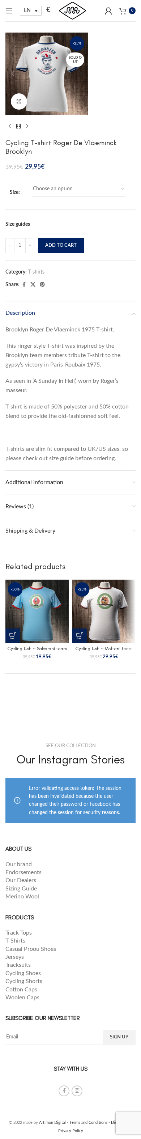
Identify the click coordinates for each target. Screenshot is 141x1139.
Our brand (18, 864)
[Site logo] (72, 10)
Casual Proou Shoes (31, 949)
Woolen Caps (22, 997)
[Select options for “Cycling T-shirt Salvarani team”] (12, 635)
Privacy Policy (70, 1131)
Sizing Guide (21, 889)
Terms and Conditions (88, 1123)
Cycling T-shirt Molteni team (104, 648)
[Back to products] (18, 126)
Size (14, 192)
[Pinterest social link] (42, 285)
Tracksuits (18, 965)
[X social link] (33, 285)
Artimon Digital (52, 1123)
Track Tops (19, 933)
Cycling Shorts (23, 981)
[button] (12, 74)
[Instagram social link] (77, 1090)
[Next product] (27, 126)
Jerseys (14, 957)
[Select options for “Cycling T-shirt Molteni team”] (79, 635)
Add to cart (61, 245)
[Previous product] (9, 126)
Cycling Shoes (23, 973)
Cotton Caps (21, 989)
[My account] (108, 11)
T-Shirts (15, 941)
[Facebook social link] (24, 285)
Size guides (17, 224)
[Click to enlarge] (19, 101)
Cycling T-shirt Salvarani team (37, 648)
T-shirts (36, 272)
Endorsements (24, 872)
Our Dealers (20, 880)
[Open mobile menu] (9, 11)
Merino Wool (22, 896)
